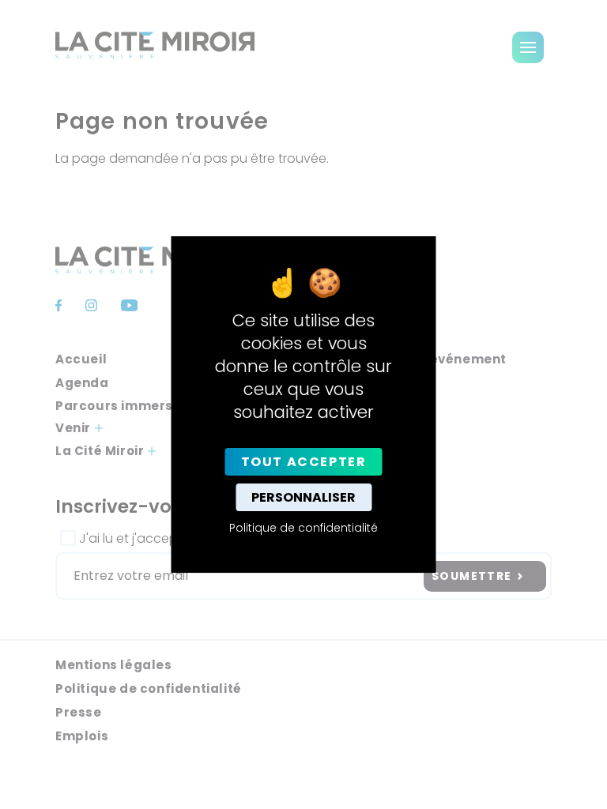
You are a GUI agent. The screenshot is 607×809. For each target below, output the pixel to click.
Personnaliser (303, 497)
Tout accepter (304, 462)
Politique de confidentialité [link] (303, 528)
